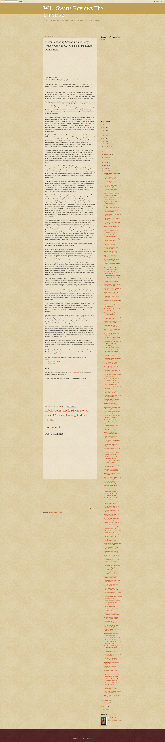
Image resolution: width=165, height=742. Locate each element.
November (107, 149)
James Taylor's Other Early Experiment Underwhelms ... (112, 622)
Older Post (93, 509)
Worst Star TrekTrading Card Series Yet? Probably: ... (111, 576)
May (105, 165)
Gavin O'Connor (54, 415)
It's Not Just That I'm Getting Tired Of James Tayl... (112, 305)
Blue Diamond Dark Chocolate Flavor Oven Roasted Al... (112, 338)
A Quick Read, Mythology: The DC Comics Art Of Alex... (112, 675)
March (106, 171)
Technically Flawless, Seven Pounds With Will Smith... (111, 671)
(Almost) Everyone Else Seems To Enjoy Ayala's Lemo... (112, 523)
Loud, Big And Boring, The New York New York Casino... (112, 391)
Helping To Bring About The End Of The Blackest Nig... (112, 482)
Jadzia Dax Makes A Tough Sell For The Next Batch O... (112, 400)
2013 (104, 141)
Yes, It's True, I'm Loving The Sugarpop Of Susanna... (111, 334)
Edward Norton (79, 410)
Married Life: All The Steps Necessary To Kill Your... (111, 420)
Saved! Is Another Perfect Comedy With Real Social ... (112, 387)
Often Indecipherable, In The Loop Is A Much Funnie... (113, 354)
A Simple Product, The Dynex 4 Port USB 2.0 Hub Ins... (112, 601)
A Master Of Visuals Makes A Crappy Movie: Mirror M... (111, 424)
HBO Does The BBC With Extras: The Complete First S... (112, 289)
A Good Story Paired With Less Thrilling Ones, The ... (112, 219)
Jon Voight (72, 415)
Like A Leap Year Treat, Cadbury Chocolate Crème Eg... (112, 560)
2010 (104, 709)
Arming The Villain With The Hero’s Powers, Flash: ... (111, 539)
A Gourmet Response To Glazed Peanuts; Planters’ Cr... (112, 453)
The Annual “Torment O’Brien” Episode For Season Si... (112, 297)
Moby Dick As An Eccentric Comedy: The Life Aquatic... (112, 206)
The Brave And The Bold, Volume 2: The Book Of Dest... (112, 321)
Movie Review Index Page (75, 372)
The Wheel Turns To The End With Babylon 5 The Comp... (112, 564)
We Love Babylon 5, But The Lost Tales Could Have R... (112, 630)
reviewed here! (55, 172)
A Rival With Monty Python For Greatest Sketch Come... (112, 182)
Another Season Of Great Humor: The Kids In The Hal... (112, 178)
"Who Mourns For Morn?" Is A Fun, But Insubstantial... (111, 404)
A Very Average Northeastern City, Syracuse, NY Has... (112, 210)
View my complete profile (114, 720)
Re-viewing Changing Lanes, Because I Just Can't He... (111, 572)
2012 (104, 144)
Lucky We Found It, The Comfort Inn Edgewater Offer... (112, 691)
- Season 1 (53, 361)
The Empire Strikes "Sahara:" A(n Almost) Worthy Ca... (112, 342)
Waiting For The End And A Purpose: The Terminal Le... (111, 252)
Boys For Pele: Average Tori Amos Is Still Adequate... (112, 375)
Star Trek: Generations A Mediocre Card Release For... (112, 474)
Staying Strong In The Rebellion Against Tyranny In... (112, 663)
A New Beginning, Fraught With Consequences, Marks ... (112, 457)
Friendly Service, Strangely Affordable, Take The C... (111, 634)
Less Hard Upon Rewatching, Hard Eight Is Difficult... (112, 465)
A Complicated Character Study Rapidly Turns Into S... (112, 441)
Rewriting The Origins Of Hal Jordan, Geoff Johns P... (111, 437)
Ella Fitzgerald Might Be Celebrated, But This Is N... (111, 589)
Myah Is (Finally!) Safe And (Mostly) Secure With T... (111, 247)
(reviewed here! (63, 309)
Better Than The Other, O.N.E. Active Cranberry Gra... (111, 626)
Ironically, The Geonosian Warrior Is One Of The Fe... (112, 301)
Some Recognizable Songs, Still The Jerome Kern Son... (112, 486)
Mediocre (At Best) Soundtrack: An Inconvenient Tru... (112, 449)
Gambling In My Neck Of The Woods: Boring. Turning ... (111, 350)
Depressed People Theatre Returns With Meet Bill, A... (112, 358)
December (107, 146)
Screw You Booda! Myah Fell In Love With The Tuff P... (112, 461)
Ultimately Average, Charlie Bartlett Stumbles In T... (111, 313)
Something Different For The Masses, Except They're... (111, 231)
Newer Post (47, 509)
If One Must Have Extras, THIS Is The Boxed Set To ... (112, 396)
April (105, 168)
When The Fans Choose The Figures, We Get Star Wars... (111, 618)
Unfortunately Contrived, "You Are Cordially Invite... (112, 581)
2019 (104, 125)
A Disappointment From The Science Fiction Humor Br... (111, 280)
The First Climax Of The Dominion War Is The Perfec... (112, 613)
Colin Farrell (61, 410)
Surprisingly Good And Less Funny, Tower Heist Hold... (111, 469)
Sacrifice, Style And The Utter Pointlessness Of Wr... (111, 556)
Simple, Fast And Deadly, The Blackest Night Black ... (111, 227)
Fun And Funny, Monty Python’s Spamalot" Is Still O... (112, 284)
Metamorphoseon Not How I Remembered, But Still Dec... (112, 552)
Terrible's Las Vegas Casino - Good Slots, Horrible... (113, 568)
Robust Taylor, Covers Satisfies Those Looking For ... (112, 412)
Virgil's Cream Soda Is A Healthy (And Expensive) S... (112, 202)
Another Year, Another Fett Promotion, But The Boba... (111, 190)
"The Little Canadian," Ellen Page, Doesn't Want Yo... (112, 317)
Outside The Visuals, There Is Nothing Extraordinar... (111, 268)
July (105, 160)
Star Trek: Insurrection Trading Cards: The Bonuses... (112, 696)
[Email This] (68, 407)
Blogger (90, 738)
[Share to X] (71, 407)
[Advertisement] (78, 28)
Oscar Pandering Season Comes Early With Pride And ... (112, 494)
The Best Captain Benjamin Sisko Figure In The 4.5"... (112, 264)
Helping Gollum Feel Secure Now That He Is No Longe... (112, 428)
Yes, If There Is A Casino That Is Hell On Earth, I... (112, 498)
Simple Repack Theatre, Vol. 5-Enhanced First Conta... (112, 293)
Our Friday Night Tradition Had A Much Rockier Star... (112, 198)
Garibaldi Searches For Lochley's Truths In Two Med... (112, 239)
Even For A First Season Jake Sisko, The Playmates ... (111, 585)
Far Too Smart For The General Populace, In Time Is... (111, 379)
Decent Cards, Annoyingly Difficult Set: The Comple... (111, 363)
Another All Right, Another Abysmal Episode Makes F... (112, 346)
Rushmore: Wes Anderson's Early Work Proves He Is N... (112, 535)
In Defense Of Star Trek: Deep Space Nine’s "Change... (111, 260)
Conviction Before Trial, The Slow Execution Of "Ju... (113, 597)
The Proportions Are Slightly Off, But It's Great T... (112, 371)
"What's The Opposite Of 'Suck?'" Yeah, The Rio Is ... (112, 531)
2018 (104, 127)
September (107, 154)
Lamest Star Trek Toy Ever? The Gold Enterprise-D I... (112, 650)
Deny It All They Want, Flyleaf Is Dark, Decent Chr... (112, 655)
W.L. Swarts (113, 717)
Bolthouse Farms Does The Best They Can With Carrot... (112, 416)
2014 (104, 138)
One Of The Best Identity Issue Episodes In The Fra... (111, 367)
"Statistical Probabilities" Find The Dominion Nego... (111, 511)
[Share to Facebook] (73, 407)
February (106, 700)
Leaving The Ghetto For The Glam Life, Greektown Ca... (112, 667)
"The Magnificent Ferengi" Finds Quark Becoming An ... (112, 478)
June (105, 162)
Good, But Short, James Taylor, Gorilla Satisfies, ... (112, 519)
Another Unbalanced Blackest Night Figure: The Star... (111, 548)
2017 (104, 130)
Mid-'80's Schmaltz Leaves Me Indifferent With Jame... (111, 194)
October (106, 151)
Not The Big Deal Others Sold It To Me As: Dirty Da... (112, 638)
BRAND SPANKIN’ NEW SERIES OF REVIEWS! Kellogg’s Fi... (112, 276)
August (106, 157)
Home (70, 509)
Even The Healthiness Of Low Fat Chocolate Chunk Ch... (112, 593)
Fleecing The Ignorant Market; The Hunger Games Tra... (112, 256)
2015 (104, 135)
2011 (104, 706)
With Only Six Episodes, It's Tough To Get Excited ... (111, 502)
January (106, 703)
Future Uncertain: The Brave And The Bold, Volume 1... (112, 642)
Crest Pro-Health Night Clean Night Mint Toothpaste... (111, 506)
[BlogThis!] (69, 407)
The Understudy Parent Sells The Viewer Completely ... (112, 243)
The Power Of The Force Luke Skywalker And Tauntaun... (111, 445)
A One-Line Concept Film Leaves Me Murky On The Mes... (112, 687)
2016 (104, 133)
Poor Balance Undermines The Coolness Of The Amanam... (111, 515)
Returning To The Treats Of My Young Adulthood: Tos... (112, 383)
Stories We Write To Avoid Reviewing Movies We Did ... (112, 433)
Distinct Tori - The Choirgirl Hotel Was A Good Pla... (112, 272)
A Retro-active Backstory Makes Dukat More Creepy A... (112, 223)
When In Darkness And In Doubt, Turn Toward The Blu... (112, 605)
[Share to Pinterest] (75, 407)
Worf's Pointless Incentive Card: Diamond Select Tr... (112, 330)
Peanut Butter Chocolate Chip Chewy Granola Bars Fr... (111, 490)
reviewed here (87, 123)
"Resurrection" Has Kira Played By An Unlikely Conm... (113, 543)
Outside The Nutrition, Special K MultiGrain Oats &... (112, 235)
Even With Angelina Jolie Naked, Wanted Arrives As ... (112, 527)
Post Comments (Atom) (56, 512)
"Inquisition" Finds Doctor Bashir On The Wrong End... (112, 186)
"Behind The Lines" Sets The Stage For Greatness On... (111, 679)
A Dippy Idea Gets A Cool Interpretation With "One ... (111, 326)
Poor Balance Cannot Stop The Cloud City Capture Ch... (112, 408)
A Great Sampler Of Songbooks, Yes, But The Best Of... (112, 683)
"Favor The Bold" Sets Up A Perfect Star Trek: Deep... (111, 646)
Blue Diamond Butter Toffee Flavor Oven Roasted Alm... (111, 659)
